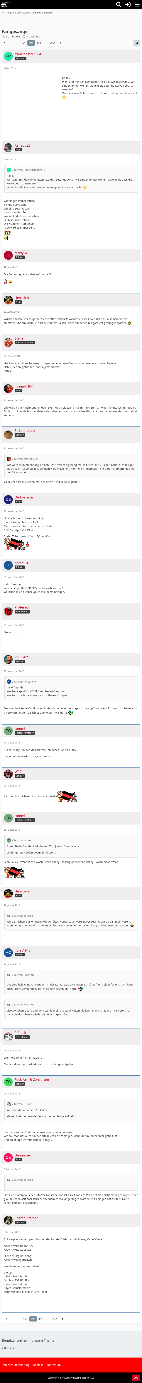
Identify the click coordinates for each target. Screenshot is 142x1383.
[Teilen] (136, 43)
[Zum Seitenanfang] (136, 1378)
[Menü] (137, 4)
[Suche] (118, 4)
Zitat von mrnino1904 (25, 458)
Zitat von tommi (21, 840)
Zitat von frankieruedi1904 (28, 170)
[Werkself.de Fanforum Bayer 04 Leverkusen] (6, 4)
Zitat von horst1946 (24, 681)
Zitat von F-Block (22, 1104)
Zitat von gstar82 (22, 915)
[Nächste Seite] (60, 43)
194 (23, 42)
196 (39, 42)
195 (31, 42)
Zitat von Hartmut (23, 974)
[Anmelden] (128, 4)
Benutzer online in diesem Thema (28, 1340)
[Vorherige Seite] (5, 43)
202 (52, 42)
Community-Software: (71, 1377)
